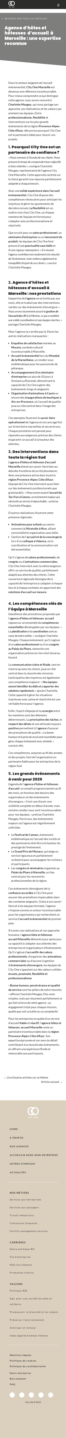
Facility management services (29, 1231)
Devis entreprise (20, 1373)
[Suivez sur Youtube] (41, 1395)
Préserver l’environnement (27, 1319)
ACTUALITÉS (18, 1172)
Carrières (18, 1242)
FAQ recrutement (21, 1264)
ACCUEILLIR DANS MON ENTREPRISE (34, 1155)
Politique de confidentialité (28, 1366)
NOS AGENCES (19, 1146)
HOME (14, 1129)
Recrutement (18, 1378)
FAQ (12, 1384)
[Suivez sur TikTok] (50, 1395)
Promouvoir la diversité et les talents (34, 1312)
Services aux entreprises (25, 1199)
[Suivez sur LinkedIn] (31, 1395)
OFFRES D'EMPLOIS (22, 1163)
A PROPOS (17, 1137)
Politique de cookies (23, 1360)
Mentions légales (21, 1355)
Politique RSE (18, 1290)
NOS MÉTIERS (19, 1192)
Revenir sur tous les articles (26, 18)
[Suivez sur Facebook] (12, 1395)
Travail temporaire (22, 1215)
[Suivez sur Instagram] (21, 1395)
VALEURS (16, 1284)
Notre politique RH (22, 1249)
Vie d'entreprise (20, 1257)
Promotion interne (22, 1272)
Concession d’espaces (23, 1223)
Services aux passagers (24, 1207)
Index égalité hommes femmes (29, 1335)
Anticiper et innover (23, 1327)
